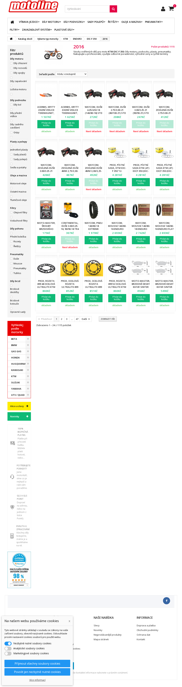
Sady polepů (95, 21)
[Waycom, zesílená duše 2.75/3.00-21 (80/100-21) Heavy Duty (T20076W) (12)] (164, 93)
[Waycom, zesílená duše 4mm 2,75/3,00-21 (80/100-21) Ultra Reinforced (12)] (69, 151)
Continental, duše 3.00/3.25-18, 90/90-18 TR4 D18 (70, 227)
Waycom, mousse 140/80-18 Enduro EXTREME (117, 227)
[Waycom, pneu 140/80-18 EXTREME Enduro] (93, 209)
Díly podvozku (73, 21)
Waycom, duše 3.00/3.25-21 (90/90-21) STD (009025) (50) (141, 111)
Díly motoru (50, 21)
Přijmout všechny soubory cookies (37, 663)
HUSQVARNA (18, 363)
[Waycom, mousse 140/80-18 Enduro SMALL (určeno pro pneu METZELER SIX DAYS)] (140, 209)
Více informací (37, 680)
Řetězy (112, 21)
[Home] (12, 22)
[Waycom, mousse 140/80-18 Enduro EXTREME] (117, 209)
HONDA (15, 357)
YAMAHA (16, 388)
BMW (14, 345)
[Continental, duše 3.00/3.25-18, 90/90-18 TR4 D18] (69, 209)
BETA (14, 338)
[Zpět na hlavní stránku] (11, 39)
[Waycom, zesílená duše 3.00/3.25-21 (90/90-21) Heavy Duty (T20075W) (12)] (46, 151)
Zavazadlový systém (36, 29)
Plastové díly (63, 29)
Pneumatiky (153, 21)
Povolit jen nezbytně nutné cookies (37, 672)
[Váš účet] (163, 8)
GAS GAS (16, 351)
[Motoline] (33, 6)
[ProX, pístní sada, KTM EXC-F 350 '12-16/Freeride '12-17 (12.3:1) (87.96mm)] (117, 151)
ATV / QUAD (18, 395)
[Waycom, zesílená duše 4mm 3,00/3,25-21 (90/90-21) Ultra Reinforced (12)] (93, 151)
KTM (13, 376)
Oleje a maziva (131, 21)
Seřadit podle (47, 74)
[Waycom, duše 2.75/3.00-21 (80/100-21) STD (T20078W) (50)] (117, 93)
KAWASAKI (17, 370)
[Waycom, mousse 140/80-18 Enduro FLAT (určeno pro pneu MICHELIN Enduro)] (164, 209)
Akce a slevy (17, 406)
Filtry (14, 29)
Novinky (14, 416)
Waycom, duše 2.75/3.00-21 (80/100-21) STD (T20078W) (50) (117, 111)
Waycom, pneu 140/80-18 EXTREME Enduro (94, 227)
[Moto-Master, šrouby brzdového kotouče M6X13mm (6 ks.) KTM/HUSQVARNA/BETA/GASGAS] (46, 209)
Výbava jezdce (28, 21)
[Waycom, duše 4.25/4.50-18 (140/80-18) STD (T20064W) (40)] (93, 93)
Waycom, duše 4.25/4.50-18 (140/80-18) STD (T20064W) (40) (93, 111)
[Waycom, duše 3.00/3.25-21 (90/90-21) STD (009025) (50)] (140, 93)
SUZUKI (15, 382)
